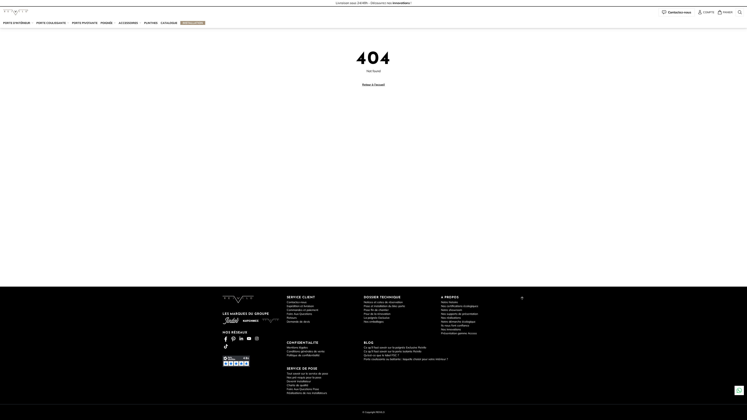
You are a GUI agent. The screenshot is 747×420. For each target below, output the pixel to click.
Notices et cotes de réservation (383, 302)
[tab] (373, 6)
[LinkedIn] (241, 338)
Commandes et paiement (302, 310)
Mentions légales (297, 347)
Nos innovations (451, 329)
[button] (15, 12)
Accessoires (128, 23)
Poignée (106, 23)
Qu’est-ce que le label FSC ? (381, 355)
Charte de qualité (297, 385)
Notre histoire (449, 302)
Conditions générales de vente (306, 351)
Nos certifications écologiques (459, 306)
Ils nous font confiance (455, 325)
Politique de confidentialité (303, 355)
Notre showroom (451, 310)
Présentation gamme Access (459, 333)
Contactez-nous (297, 302)
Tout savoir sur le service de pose (307, 373)
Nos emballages (374, 321)
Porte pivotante (84, 23)
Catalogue (169, 23)
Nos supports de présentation (459, 314)
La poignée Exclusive (377, 317)
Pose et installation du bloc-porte (384, 306)
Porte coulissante (51, 23)
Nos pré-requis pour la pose (304, 377)
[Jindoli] (231, 321)
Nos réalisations (451, 317)
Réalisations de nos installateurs (307, 393)
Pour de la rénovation (377, 314)
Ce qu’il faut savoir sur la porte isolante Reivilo (392, 351)
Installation (193, 23)
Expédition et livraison (300, 306)
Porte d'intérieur (16, 23)
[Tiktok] (226, 346)
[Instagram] (257, 338)
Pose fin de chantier (376, 310)
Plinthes (151, 23)
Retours (292, 317)
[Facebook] (226, 338)
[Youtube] (249, 338)
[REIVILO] (15, 12)
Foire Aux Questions (299, 314)
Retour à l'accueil (373, 84)
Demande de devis (298, 321)
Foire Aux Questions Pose (303, 389)
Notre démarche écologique (458, 321)
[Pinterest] (233, 338)
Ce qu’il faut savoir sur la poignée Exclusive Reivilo (395, 347)
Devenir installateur (299, 381)
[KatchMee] (250, 321)
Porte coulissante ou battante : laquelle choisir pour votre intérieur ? (406, 359)
